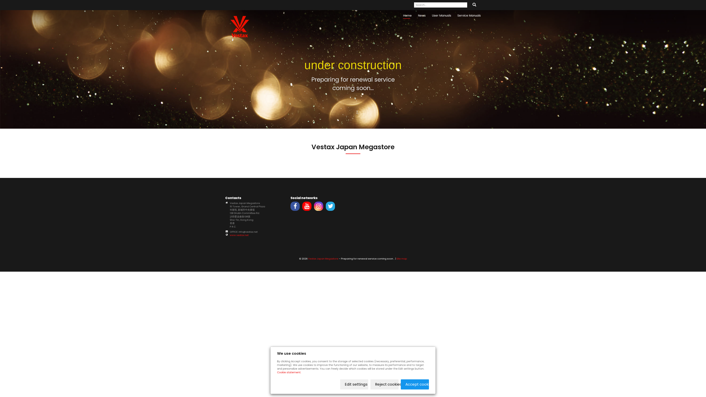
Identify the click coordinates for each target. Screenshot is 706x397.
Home (407, 15)
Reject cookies (387, 384)
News (422, 15)
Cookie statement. (289, 372)
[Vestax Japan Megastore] (240, 26)
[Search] (474, 5)
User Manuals (441, 15)
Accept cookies (417, 384)
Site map (401, 258)
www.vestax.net (239, 235)
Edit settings (356, 384)
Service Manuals (469, 15)
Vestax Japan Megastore (323, 258)
